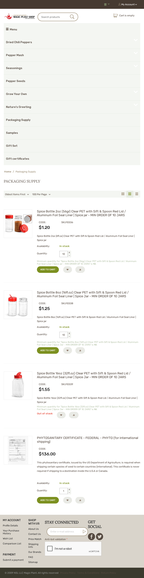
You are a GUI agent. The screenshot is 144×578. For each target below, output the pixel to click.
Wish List (8, 538)
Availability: (43, 246)
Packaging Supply (18, 120)
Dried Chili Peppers (19, 42)
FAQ (30, 557)
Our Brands (34, 552)
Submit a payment (13, 559)
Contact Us (34, 534)
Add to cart (48, 269)
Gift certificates (17, 158)
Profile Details (10, 525)
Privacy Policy (68, 572)
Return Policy (108, 572)
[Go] (84, 531)
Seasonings (14, 68)
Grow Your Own (16, 94)
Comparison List (12, 543)
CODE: (42, 222)
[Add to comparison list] (80, 269)
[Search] (72, 17)
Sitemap (33, 562)
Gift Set (11, 146)
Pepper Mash (15, 55)
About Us (33, 529)
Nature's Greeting (18, 107)
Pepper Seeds (15, 81)
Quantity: (42, 253)
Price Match (34, 539)
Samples (12, 133)
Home (7, 171)
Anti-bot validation (55, 539)
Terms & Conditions (88, 572)
